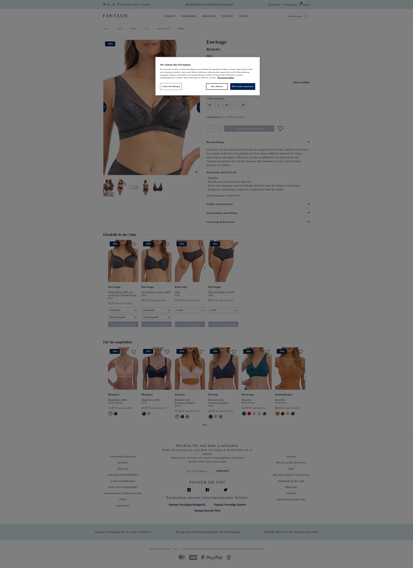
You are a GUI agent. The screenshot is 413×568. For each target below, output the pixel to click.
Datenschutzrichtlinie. (225, 78)
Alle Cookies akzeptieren (242, 86)
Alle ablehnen (217, 86)
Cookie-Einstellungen (171, 86)
